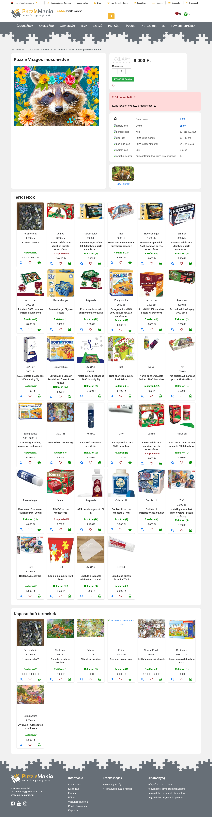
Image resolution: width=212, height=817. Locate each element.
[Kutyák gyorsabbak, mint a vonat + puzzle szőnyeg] (172, 530)
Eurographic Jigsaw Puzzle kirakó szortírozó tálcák (61, 379)
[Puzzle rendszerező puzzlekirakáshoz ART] (81, 330)
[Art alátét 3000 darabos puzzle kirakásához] (21, 330)
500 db (60, 654)
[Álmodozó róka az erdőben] (51, 679)
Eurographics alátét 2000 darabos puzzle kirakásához (121, 312)
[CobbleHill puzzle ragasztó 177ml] (112, 530)
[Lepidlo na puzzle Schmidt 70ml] (112, 596)
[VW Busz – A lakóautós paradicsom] (21, 745)
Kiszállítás (141, 3)
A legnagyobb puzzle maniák (117, 789)
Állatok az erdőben (91, 659)
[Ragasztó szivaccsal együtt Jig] (81, 463)
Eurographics (121, 300)
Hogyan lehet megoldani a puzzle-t (165, 797)
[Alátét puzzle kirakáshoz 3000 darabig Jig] (21, 396)
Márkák (113, 26)
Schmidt (182, 233)
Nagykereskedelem (119, 3)
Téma (84, 26)
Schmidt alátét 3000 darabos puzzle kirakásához (181, 246)
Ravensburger (91, 233)
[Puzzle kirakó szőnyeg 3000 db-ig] (172, 330)
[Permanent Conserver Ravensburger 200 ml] (21, 530)
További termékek (183, 26)
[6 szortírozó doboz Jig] (51, 463)
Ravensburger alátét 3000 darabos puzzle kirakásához (91, 246)
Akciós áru (46, 26)
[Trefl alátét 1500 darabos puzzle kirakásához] (172, 396)
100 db (90, 654)
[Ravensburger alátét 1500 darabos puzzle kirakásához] (142, 264)
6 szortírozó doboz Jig (60, 442)
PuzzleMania (30, 233)
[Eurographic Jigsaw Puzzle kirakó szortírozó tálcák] (51, 397)
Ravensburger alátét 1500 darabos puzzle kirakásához (151, 246)
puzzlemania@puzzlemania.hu (27, 791)
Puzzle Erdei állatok (64, 49)
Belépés (67, 3)
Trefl (121, 233)
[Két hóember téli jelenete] (142, 679)
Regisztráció (56, 3)
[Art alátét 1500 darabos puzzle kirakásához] (142, 330)
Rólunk (72, 797)
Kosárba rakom (123, 79)
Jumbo (60, 233)
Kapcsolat (175, 3)
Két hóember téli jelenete (151, 659)
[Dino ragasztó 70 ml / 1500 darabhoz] (112, 463)
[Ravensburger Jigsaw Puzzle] (51, 330)
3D (163, 26)
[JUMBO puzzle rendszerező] (51, 530)
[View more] (60, 218)
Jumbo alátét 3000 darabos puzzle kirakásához (61, 246)
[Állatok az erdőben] (81, 679)
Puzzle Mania (19, 49)
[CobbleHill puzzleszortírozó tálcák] (142, 530)
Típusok (129, 26)
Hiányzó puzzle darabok (160, 784)
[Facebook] (13, 805)
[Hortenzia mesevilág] (21, 596)
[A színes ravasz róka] (112, 679)
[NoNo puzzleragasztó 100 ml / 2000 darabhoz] (142, 396)
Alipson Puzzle (151, 650)
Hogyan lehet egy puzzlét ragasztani (166, 789)
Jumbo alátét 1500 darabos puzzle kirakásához (151, 446)
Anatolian (182, 300)
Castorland (60, 650)
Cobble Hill (121, 500)
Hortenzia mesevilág (30, 576)
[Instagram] (25, 805)
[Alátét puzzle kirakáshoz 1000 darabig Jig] (81, 396)
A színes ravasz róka (121, 659)
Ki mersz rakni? (30, 242)
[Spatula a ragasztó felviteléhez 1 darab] (81, 596)
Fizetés (159, 3)
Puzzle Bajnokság (77, 806)
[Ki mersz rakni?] (21, 263)
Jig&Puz (30, 367)
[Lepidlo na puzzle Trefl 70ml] (51, 596)
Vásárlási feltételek (78, 802)
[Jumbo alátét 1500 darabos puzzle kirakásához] (142, 464)
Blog (99, 3)
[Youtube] (19, 805)
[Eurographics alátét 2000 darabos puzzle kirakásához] (112, 330)
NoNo (151, 367)
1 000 (182, 119)
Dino (121, 433)
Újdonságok (25, 26)
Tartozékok (148, 26)
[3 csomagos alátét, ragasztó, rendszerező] (21, 463)
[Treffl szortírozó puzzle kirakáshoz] (112, 396)
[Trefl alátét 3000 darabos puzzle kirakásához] (112, 263)
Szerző (97, 26)
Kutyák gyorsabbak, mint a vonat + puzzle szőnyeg (181, 512)
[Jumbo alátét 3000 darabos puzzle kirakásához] (51, 264)
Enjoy (46, 49)
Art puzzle (30, 300)
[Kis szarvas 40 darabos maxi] (172, 679)
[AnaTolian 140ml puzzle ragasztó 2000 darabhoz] (172, 463)
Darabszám (67, 26)
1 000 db (34, 49)
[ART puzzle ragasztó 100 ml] (81, 530)
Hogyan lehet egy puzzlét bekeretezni (167, 793)
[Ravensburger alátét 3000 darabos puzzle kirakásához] (81, 264)
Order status (82, 3)
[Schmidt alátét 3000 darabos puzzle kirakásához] (172, 264)
